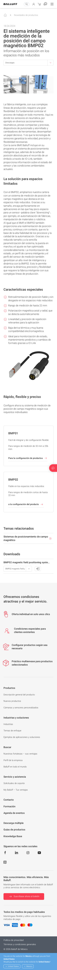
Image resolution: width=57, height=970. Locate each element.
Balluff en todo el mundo (15, 766)
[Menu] (52, 4)
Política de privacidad (14, 940)
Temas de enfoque (12, 730)
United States (13, 966)
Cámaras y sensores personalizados (21, 707)
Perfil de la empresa (13, 760)
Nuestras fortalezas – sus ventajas (20, 753)
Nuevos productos (12, 701)
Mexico (29, 966)
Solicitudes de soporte (14, 783)
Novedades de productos (26, 15)
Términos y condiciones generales (20, 944)
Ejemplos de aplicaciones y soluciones (22, 737)
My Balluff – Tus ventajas (16, 790)
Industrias (8, 724)
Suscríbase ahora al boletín (26, 896)
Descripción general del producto (19, 694)
